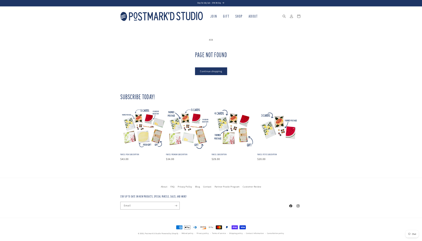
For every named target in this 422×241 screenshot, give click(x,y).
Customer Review (252, 186)
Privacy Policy (185, 186)
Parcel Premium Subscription (176, 154)
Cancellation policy (275, 233)
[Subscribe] (176, 206)
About (164, 186)
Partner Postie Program (227, 186)
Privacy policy (203, 233)
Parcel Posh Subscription (129, 154)
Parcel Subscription (219, 154)
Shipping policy (236, 233)
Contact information (255, 233)
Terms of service (219, 233)
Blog (197, 186)
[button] (284, 16)
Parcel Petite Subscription (267, 154)
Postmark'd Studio (153, 233)
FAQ (172, 186)
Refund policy (187, 233)
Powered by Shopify (170, 233)
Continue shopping (211, 71)
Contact (207, 186)
